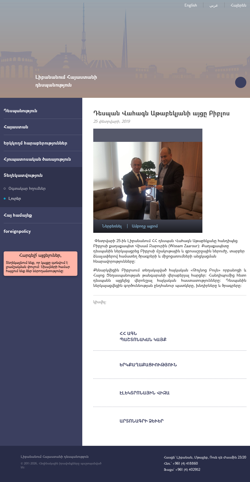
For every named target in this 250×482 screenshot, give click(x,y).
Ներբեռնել (112, 226)
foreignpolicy (17, 231)
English (191, 5)
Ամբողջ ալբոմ (145, 226)
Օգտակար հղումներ (27, 188)
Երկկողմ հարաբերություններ (35, 143)
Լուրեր (15, 198)
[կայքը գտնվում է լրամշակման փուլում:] (40, 263)
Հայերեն (238, 5)
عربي (213, 5)
